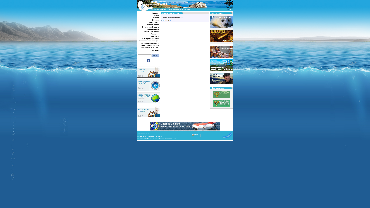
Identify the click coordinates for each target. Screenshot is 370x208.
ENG (231, 9)
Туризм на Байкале (151, 32)
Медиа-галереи (153, 29)
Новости (155, 20)
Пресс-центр (154, 22)
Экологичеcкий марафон (149, 41)
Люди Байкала (153, 25)
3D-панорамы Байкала (150, 43)
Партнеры (155, 34)
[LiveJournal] (170, 20)
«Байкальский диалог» (150, 45)
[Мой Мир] (168, 20)
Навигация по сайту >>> (144, 133)
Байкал (156, 18)
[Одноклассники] (166, 20)
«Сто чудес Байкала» (150, 38)
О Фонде (155, 15)
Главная (155, 13)
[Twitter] (164, 20)
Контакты (155, 36)
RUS (228, 9)
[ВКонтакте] (162, 20)
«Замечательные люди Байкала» (149, 49)
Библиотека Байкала (150, 27)
